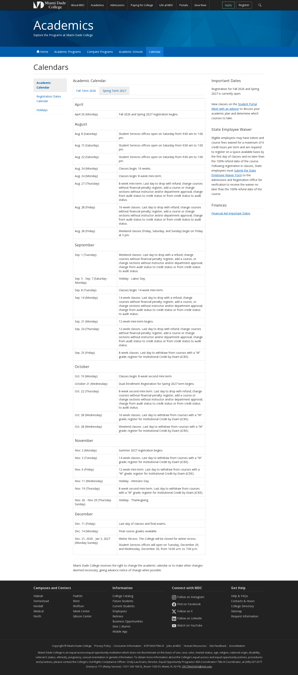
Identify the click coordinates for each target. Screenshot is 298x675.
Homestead (41, 601)
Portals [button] (183, 5)
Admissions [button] (117, 5)
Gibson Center (82, 616)
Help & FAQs (239, 596)
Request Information (244, 616)
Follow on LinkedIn (189, 618)
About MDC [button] (78, 5)
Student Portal (247, 104)
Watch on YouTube (189, 625)
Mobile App (120, 631)
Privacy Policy (102, 646)
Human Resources (195, 646)
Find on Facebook (189, 604)
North (37, 616)
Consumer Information (127, 646)
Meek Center (81, 611)
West (76, 601)
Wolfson (78, 606)
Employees (120, 611)
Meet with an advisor (225, 109)
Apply (228, 5)
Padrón (78, 596)
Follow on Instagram (190, 597)
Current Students (124, 606)
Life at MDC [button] (166, 5)
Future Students (123, 601)
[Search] (259, 5)
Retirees (118, 616)
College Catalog (123, 596)
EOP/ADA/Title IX (154, 646)
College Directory (242, 606)
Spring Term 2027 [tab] (114, 91)
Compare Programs (100, 52)
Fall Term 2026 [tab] (86, 91)
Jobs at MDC (174, 646)
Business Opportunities (128, 621)
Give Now (200, 5)
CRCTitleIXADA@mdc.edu (197, 666)
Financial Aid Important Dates (230, 213)
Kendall (38, 606)
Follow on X (185, 611)
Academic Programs (67, 52)
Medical (38, 611)
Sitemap (236, 611)
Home (43, 52)
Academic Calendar (43, 85)
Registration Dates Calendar (48, 98)
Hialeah (38, 596)
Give (115, 626)
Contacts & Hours (243, 601)
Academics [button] (97, 5)
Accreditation (237, 646)
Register (244, 5)
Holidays (42, 110)
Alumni (125, 626)
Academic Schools (131, 52)
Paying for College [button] (142, 5)
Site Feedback (217, 646)
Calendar (155, 52)
